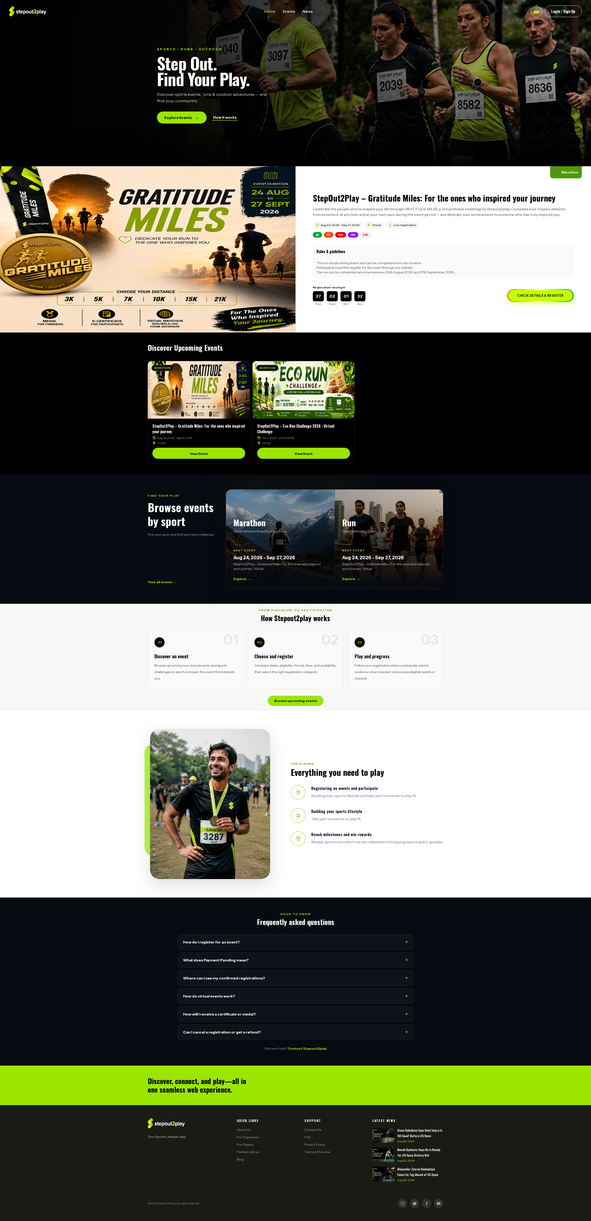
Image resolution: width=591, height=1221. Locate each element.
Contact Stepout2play (307, 1048)
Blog (240, 1159)
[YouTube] (438, 1203)
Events (289, 11)
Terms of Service (317, 1152)
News (308, 11)
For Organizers (248, 1137)
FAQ (308, 1137)
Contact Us (313, 1130)
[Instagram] (402, 1203)
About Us (244, 1130)
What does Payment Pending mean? (295, 960)
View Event (199, 454)
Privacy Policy (315, 1144)
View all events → (162, 582)
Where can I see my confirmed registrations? (295, 978)
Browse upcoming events (295, 701)
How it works (225, 117)
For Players (245, 1144)
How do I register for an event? (295, 942)
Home (269, 11)
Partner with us (248, 1152)
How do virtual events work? (295, 996)
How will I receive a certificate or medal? (295, 1014)
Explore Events (181, 117)
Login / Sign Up (563, 11)
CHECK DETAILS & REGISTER (540, 295)
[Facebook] (426, 1203)
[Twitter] (414, 1203)
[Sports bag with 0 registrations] (536, 11)
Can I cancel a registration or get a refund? (295, 1032)
